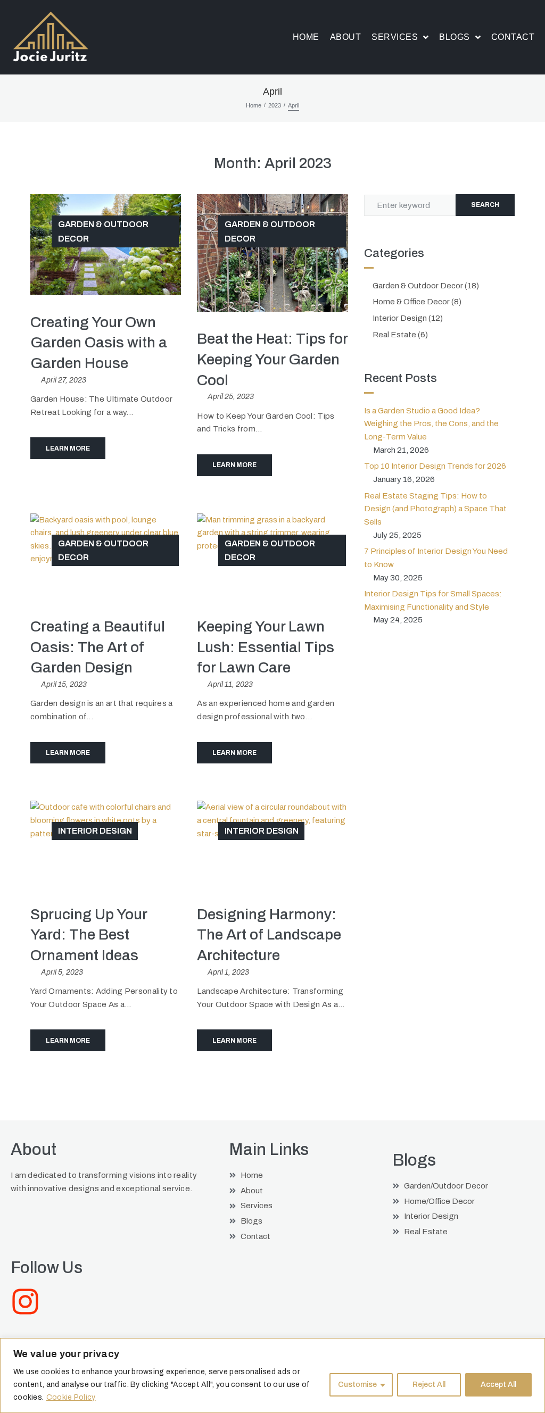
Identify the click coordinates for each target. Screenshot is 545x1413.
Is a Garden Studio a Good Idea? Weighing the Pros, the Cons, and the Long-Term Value (431, 423)
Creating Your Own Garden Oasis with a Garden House (98, 342)
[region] (272, 1375)
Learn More (68, 448)
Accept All (498, 1385)
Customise (357, 1385)
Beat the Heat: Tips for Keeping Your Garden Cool (272, 359)
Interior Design (95, 830)
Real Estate (394, 334)
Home (253, 105)
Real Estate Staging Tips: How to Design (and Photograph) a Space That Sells (435, 509)
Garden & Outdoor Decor (103, 231)
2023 (274, 105)
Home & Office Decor (411, 301)
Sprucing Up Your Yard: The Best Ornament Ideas (88, 934)
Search (485, 205)
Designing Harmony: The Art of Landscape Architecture (269, 934)
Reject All (428, 1385)
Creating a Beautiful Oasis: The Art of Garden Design (97, 647)
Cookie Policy (71, 1397)
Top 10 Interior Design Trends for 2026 (435, 466)
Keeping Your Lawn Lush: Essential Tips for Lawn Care (265, 647)
